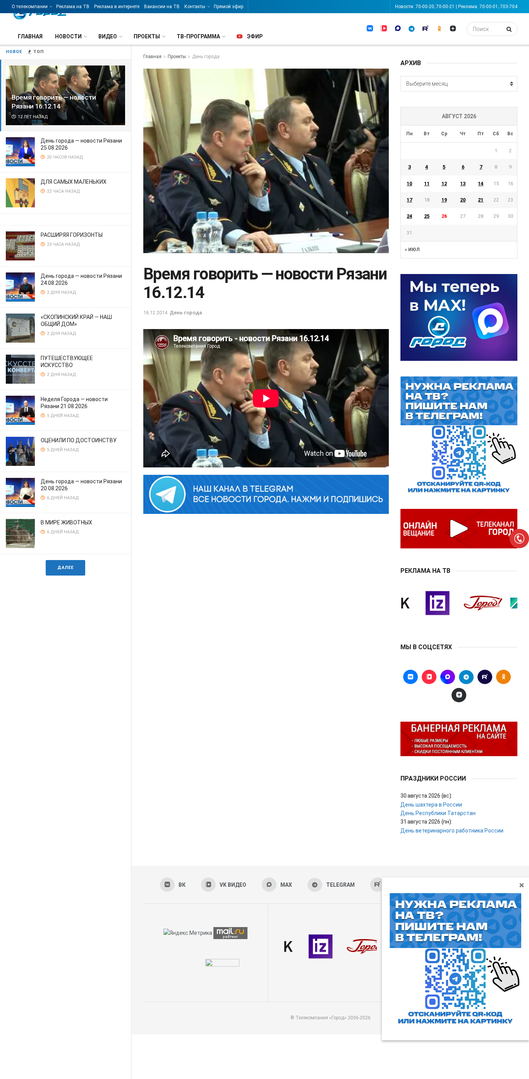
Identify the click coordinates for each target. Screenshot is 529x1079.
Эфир (255, 36)
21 (480, 200)
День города (206, 56)
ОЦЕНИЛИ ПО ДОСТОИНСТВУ (79, 440)
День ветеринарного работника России (451, 830)
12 (444, 183)
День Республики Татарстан (438, 813)
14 (480, 183)
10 (409, 183)
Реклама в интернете (116, 6)
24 (409, 216)
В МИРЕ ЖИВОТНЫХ (66, 522)
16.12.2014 (155, 312)
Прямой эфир (228, 6)
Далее (65, 567)
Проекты (147, 36)
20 (462, 200)
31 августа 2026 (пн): (426, 822)
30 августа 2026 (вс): (426, 796)
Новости (68, 36)
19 (444, 200)
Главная (30, 36)
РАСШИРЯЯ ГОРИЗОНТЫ (72, 235)
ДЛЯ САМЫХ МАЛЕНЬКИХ (73, 182)
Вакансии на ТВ (162, 6)
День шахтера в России (431, 804)
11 (426, 183)
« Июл (412, 249)
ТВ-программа (198, 36)
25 (426, 216)
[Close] (521, 885)
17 (409, 200)
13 (462, 183)
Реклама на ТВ (72, 6)
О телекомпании (30, 6)
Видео (107, 36)
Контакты (194, 6)
